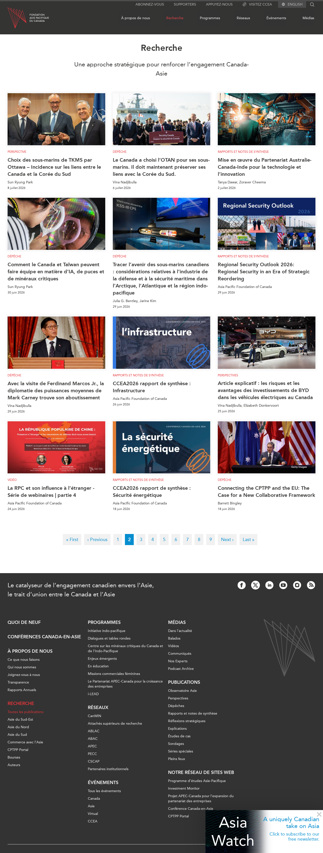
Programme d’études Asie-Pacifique (197, 781)
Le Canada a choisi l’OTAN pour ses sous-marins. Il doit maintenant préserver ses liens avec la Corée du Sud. (161, 167)
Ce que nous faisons (24, 659)
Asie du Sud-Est (20, 719)
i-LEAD (93, 694)
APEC (92, 746)
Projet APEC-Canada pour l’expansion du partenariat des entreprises (201, 798)
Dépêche (119, 152)
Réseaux (243, 18)
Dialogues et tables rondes (109, 638)
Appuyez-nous (219, 4)
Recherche (174, 18)
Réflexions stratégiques (186, 721)
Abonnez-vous (150, 4)
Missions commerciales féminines (114, 674)
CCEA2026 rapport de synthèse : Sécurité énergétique (152, 491)
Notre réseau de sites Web (201, 772)
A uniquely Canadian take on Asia (291, 822)
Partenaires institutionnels (108, 769)
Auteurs (14, 765)
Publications (184, 682)
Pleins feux (176, 759)
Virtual (93, 814)
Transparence (18, 682)
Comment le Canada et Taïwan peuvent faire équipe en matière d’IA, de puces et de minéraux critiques (56, 271)
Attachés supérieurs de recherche (115, 723)
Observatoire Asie (182, 691)
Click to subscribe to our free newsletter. (294, 836)
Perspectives (178, 698)
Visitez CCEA (260, 4)
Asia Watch (232, 831)
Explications (177, 728)
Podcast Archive (181, 669)
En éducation (98, 666)
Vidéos (173, 646)
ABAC (93, 739)
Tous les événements (104, 791)
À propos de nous (135, 18)
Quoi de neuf (24, 622)
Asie (91, 806)
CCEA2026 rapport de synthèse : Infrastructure (152, 387)
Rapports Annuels (22, 690)
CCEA (92, 821)
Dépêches (176, 706)
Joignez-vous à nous (24, 675)
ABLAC (93, 731)
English (295, 4)
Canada (94, 798)
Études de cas (179, 736)
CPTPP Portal (18, 750)
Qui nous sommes (22, 667)
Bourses (14, 757)
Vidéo (12, 480)
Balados (174, 638)
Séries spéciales (180, 751)
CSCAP (93, 761)
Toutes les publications (25, 712)
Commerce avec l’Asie (25, 742)
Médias (308, 18)
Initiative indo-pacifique (106, 631)
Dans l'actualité (180, 631)
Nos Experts (177, 661)
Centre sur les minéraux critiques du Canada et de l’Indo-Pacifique (125, 648)
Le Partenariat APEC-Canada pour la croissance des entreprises (125, 684)
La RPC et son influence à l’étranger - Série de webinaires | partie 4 (51, 491)
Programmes (210, 18)
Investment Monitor (184, 788)
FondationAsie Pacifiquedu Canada (39, 17)
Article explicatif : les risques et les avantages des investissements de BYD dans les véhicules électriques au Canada (265, 390)
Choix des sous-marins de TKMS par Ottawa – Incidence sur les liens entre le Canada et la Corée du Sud (54, 167)
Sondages (176, 744)
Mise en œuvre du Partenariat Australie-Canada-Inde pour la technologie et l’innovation (264, 167)
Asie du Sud (17, 735)
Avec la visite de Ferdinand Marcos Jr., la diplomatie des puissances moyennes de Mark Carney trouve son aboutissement (56, 390)
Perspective (17, 152)
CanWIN (94, 716)
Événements (276, 18)
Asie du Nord (18, 727)
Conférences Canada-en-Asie (44, 637)
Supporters (185, 4)
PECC (92, 754)
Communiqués (179, 653)
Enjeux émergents (102, 658)
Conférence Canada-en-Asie (190, 809)
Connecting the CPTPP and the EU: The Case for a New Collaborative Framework (266, 491)
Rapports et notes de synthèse (243, 152)
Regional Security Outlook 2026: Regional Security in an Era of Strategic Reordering (264, 271)
